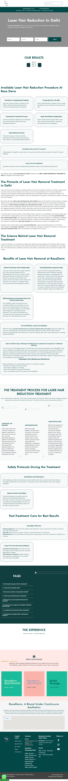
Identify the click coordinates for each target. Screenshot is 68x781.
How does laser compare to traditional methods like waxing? (16, 605)
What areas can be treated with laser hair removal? (15, 600)
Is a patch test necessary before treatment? (16, 610)
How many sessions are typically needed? (15, 592)
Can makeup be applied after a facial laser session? (15, 614)
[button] (65, 4)
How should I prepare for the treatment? (15, 584)
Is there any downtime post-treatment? (15, 596)
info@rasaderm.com (31, 741)
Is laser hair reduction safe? (11, 588)
